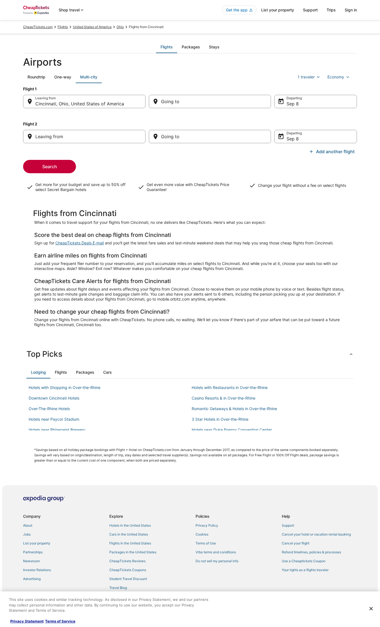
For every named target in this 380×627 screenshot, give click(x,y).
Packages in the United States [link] (132, 552)
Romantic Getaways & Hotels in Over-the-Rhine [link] (234, 408)
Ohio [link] (120, 27)
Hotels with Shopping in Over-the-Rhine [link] (64, 387)
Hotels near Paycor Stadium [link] (54, 419)
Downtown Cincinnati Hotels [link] (54, 398)
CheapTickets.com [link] (38, 27)
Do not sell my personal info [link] (217, 561)
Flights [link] (63, 27)
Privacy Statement (27, 621)
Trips (331, 10)
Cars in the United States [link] (128, 534)
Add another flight (335, 151)
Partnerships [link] (33, 552)
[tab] (166, 47)
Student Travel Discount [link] (128, 579)
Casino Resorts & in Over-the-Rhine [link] (223, 398)
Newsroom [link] (31, 561)
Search (49, 166)
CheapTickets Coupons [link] (127, 570)
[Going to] (210, 101)
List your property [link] (36, 543)
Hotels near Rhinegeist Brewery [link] (57, 429)
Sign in (351, 10)
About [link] (27, 525)
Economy (335, 77)
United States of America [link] (92, 27)
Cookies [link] (202, 534)
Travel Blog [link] (118, 588)
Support (310, 10)
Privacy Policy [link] (207, 525)
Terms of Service (60, 621)
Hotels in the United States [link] (130, 525)
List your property (277, 10)
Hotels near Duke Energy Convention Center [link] (232, 429)
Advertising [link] (32, 579)
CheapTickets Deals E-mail (79, 243)
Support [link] (288, 525)
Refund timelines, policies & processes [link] (311, 552)
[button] (190, 354)
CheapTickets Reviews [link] (127, 561)
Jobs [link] (27, 534)
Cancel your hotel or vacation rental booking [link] (316, 534)
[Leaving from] (84, 136)
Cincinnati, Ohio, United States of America (79, 103)
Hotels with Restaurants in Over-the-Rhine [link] (230, 387)
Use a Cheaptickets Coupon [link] (303, 561)
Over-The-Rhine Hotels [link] (49, 408)
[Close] (371, 609)
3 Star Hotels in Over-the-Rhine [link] (220, 419)
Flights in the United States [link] (130, 543)
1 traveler (306, 77)
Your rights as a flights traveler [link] (305, 570)
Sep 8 (293, 103)
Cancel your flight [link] (295, 543)
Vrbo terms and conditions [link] (216, 552)
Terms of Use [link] (206, 543)
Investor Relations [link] (37, 570)
